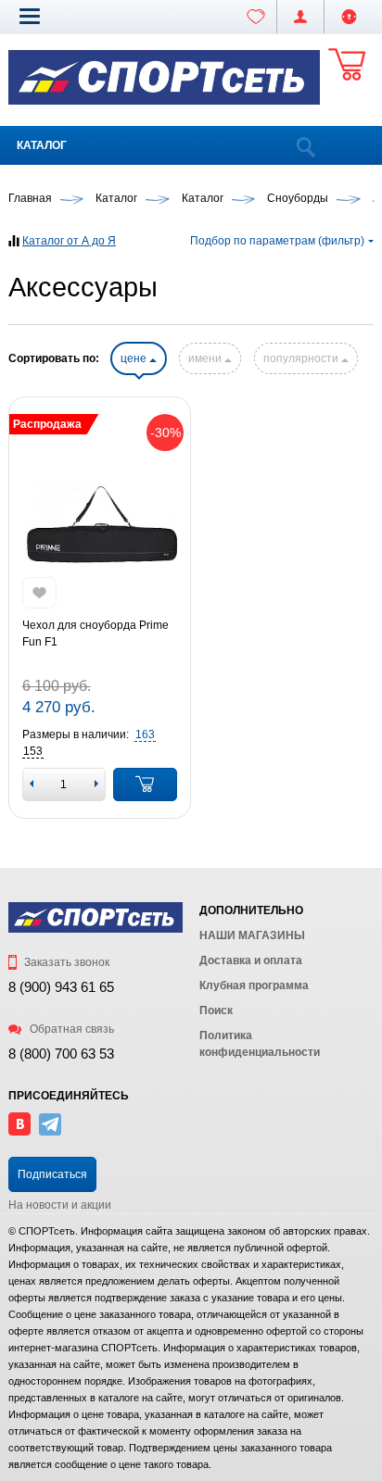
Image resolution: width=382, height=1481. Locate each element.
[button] (29, 15)
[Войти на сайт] (349, 16)
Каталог (42, 145)
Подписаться (52, 1174)
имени (206, 358)
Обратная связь (70, 1029)
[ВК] (19, 1131)
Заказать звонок (65, 962)
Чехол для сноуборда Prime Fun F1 (95, 633)
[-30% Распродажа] (100, 525)
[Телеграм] (50, 1131)
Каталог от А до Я (69, 240)
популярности (302, 358)
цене (135, 358)
